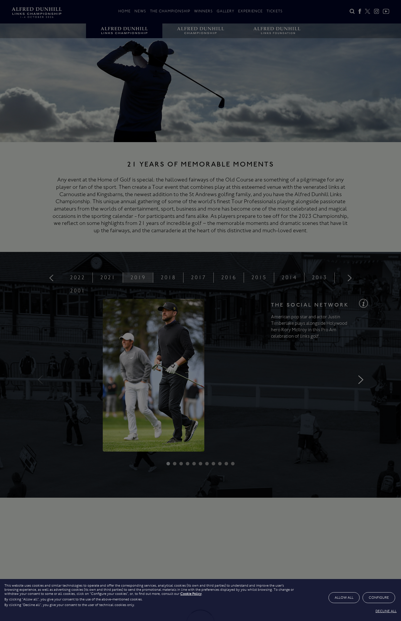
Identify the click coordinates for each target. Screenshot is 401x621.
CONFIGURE (379, 597)
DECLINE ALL (386, 611)
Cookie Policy (191, 594)
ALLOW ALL (344, 597)
